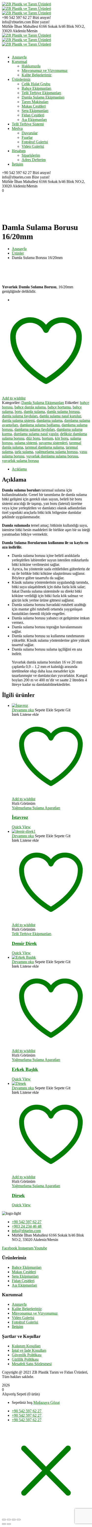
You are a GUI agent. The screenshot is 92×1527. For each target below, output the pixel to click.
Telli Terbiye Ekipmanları (41, 93)
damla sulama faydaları (20, 416)
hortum (47, 438)
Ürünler (18, 253)
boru (18, 411)
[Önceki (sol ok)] (4, 1524)
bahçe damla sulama (30, 407)
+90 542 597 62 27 (17, 17)
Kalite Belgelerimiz (27, 1309)
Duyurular (30, 133)
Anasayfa (19, 249)
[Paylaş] (14, 1519)
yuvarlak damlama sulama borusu (52, 456)
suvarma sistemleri (53, 443)
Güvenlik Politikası (26, 1355)
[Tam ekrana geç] (9, 1519)
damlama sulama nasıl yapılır (36, 434)
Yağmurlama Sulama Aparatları (36, 808)
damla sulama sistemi (18, 420)
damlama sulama (49, 420)
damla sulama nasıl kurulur (60, 416)
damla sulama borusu (63, 411)
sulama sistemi (25, 443)
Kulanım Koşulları (26, 1346)
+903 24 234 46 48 (26, 1226)
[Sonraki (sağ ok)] (9, 1524)
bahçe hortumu (59, 407)
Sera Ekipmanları (35, 111)
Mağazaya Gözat (46, 1402)
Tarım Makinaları (35, 102)
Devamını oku (23, 710)
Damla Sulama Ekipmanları (43, 97)
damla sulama (34, 411)
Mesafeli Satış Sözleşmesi (32, 1364)
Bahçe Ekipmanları (36, 88)
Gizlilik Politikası (25, 1359)
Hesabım (19, 151)
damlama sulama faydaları (34, 429)
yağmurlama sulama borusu (56, 452)
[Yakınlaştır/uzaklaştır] (4, 1519)
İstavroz (20, 817)
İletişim (17, 164)
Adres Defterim (34, 160)
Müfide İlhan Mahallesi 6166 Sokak (30, 26)
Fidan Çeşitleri (33, 115)
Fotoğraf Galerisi (35, 142)
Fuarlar (27, 137)
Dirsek (18, 1195)
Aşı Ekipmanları (34, 119)
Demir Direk (24, 943)
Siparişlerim (31, 155)
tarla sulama (24, 452)
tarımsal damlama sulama (44, 447)
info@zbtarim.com (16, 22)
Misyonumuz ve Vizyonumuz (35, 1313)
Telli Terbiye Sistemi (28, 124)
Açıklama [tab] (19, 469)
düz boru (33, 438)
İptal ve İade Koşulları (29, 1350)
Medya (17, 128)
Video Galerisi (33, 146)
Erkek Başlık (25, 1069)
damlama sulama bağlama (40, 425)
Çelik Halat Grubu (36, 84)
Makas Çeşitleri (34, 106)
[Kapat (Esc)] (19, 1519)
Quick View (21, 827)
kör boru (61, 438)
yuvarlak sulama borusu (20, 461)
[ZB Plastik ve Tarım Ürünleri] (26, 4)
